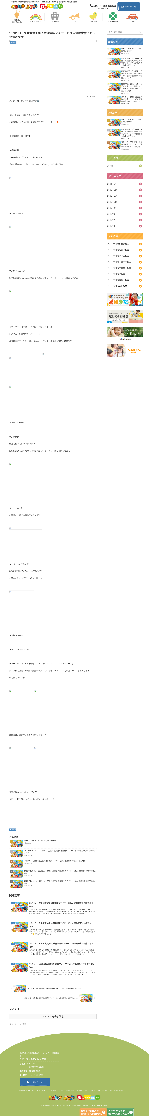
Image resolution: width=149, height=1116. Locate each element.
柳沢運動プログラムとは (27, 1090)
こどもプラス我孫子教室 (118, 250)
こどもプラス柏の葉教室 (118, 256)
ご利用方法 (53, 1090)
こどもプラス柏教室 (116, 274)
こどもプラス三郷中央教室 (119, 262)
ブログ (61, 1090)
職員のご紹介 (70, 1090)
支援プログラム (42, 1090)
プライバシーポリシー (104, 1090)
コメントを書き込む (53, 1016)
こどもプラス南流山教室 (118, 280)
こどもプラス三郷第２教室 (119, 268)
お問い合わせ (130, 6)
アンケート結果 (82, 1090)
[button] (141, 32)
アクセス (92, 1090)
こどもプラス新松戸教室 (118, 244)
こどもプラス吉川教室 (117, 286)
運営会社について (119, 1090)
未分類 (14, 830)
